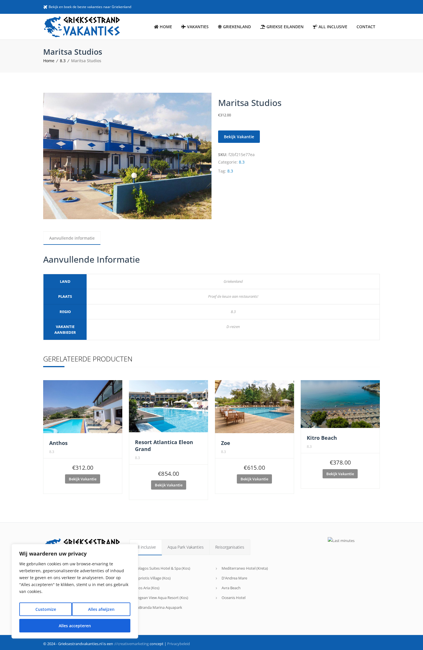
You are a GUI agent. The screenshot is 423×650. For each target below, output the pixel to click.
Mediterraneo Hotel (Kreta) (245, 568)
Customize (45, 609)
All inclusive (146, 547)
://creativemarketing (131, 643)
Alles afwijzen (101, 609)
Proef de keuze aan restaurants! (233, 296)
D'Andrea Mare (234, 578)
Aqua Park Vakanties (185, 547)
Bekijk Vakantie (239, 136)
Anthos (58, 442)
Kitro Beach (322, 437)
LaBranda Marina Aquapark (158, 607)
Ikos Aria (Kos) (147, 587)
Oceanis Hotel (233, 597)
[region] (75, 591)
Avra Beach (231, 587)
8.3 (63, 60)
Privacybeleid (178, 643)
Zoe (225, 442)
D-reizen (233, 326)
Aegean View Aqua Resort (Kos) (161, 597)
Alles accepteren (75, 625)
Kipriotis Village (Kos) (153, 578)
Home (48, 60)
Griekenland (233, 281)
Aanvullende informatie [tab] (72, 238)
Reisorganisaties (229, 547)
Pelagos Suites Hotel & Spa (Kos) (162, 568)
